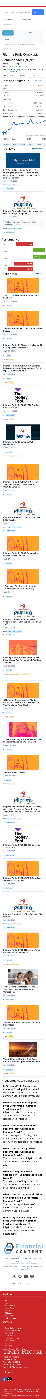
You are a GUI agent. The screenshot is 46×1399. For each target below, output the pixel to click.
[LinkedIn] (26, 1276)
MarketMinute (9, 1069)
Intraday (6, 144)
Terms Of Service (27, 1269)
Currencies (22, 45)
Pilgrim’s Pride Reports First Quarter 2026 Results (22, 915)
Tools (7, 39)
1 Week (14, 144)
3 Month (31, 144)
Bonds (22, 674)
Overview (7, 45)
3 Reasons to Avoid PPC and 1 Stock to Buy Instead (21, 1023)
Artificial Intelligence (14, 674)
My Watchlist (27, 19)
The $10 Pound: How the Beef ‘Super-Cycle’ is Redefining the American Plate (21, 1060)
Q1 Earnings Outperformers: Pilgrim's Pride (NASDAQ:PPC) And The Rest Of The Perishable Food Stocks (21, 702)
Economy (17, 456)
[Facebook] (20, 1276)
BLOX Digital (35, 1395)
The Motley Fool (10, 415)
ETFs (30, 33)
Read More (37, 274)
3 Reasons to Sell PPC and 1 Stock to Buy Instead (22, 329)
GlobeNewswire (10, 232)
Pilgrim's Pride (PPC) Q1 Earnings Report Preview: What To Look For (22, 951)
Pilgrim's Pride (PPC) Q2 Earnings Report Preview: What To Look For (22, 554)
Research (36, 75)
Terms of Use (11, 1391)
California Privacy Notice (32, 1391)
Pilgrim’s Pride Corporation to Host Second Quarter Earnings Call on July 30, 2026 (22, 622)
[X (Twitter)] (14, 1276)
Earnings (11, 359)
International (32, 45)
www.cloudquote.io (23, 1261)
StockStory (9, 305)
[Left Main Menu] (4, 3)
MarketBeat (9, 452)
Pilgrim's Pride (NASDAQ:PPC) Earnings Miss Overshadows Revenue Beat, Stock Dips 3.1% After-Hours (22, 368)
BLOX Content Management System (18, 1395)
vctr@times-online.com (18, 1367)
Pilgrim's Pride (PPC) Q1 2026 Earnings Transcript (21, 846)
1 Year (39, 144)
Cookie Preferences (7, 1393)
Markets (8, 33)
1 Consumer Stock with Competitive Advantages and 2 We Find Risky (20, 587)
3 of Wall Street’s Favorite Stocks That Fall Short (21, 296)
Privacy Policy (20, 1391)
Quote (10, 75)
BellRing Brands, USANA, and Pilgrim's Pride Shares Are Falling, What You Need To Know (22, 660)
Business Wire (10, 188)
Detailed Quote (35, 81)
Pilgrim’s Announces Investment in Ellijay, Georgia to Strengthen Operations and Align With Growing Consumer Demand (22, 809)
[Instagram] (32, 1276)
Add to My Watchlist (9, 72)
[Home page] (23, 1351)
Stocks (20, 33)
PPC (34, 60)
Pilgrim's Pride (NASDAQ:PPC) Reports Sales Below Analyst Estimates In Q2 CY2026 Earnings (21, 484)
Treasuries (7, 49)
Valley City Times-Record (19, 1389)
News (14, 45)
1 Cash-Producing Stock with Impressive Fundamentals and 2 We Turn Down (22, 740)
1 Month (22, 144)
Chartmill (8, 355)
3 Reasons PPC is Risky (14, 772)
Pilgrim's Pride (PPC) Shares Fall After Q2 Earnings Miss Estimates (22, 346)
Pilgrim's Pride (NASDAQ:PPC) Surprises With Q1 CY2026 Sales (22, 879)
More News (37, 148)
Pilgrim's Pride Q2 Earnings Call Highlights (18, 443)
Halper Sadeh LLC (12, 185)
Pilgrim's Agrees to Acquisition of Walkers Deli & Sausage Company (23, 212)
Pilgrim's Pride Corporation (15, 228)
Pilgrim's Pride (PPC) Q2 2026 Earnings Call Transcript (21, 406)
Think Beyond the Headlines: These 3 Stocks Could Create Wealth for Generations (20, 989)
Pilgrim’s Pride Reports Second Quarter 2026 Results (21, 518)
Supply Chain (12, 784)
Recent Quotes (9, 19)
